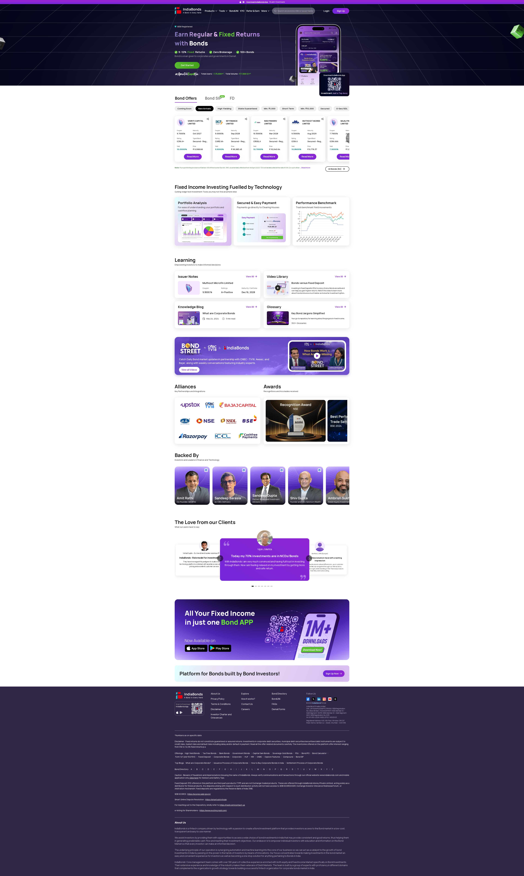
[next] (345, 421)
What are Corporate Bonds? (198, 763)
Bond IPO (305, 753)
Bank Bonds (224, 753)
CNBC (259, 756)
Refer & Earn (253, 10)
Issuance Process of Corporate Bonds (231, 763)
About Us (215, 693)
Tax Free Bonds (209, 753)
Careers (245, 709)
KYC (242, 10)
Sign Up (341, 10)
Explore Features (272, 756)
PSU (297, 753)
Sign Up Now (332, 673)
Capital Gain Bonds (261, 753)
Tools (223, 10)
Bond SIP (299, 756)
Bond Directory (279, 693)
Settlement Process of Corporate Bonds (305, 763)
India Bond (316, 703)
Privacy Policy (217, 698)
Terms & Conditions (221, 704)
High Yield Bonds (192, 753)
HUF (246, 756)
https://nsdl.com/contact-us (232, 805)
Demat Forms (278, 709)
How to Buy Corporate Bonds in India (267, 763)
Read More (193, 156)
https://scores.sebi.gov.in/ (199, 794)
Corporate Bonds (221, 756)
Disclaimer (216, 709)
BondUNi (233, 10)
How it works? (248, 698)
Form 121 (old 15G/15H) (185, 756)
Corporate (237, 756)
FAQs (274, 704)
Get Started (187, 65)
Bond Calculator (319, 753)
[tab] (186, 99)
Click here (194, 777)
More (265, 10)
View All (250, 276)
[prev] (267, 421)
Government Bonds (241, 753)
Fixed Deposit (204, 756)
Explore (245, 693)
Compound (288, 756)
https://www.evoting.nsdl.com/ (213, 810)
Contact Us (247, 704)
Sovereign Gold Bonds (282, 753)
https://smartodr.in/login (216, 799)
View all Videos (189, 369)
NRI (252, 756)
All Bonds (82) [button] (334, 169)
